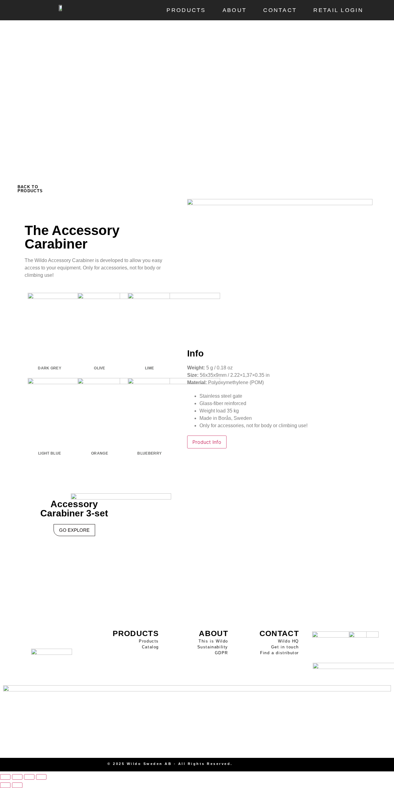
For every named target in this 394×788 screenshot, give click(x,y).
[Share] (29, 777)
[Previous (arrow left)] (5, 785)
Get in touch (285, 647)
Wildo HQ (288, 641)
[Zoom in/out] (5, 777)
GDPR (221, 653)
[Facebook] (350, 764)
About (235, 10)
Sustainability (212, 647)
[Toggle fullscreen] (17, 777)
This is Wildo (213, 641)
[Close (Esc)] (41, 777)
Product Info (206, 442)
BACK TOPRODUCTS (30, 189)
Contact (280, 10)
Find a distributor (279, 653)
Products (186, 10)
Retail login (338, 10)
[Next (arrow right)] (17, 785)
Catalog (150, 647)
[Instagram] (340, 764)
